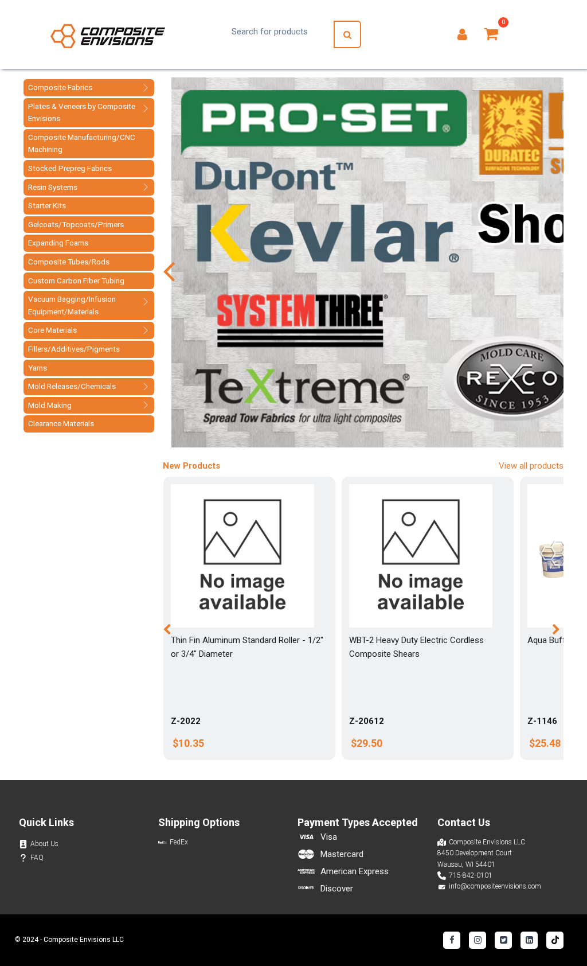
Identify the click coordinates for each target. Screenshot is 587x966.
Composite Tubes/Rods (68, 261)
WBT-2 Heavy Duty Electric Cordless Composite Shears (416, 647)
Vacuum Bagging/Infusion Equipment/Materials (72, 305)
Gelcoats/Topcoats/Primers (76, 224)
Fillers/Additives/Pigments (74, 348)
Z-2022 (186, 721)
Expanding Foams (58, 242)
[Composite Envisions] (107, 34)
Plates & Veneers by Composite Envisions (81, 112)
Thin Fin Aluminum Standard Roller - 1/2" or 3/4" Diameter (247, 647)
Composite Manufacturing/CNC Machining (81, 143)
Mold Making (50, 405)
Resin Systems (52, 187)
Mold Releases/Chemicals (72, 386)
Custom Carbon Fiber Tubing (76, 280)
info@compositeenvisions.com (495, 886)
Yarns (37, 367)
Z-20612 (366, 721)
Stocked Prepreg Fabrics (70, 168)
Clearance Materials (61, 423)
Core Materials (52, 329)
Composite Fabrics (60, 87)
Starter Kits (47, 205)
